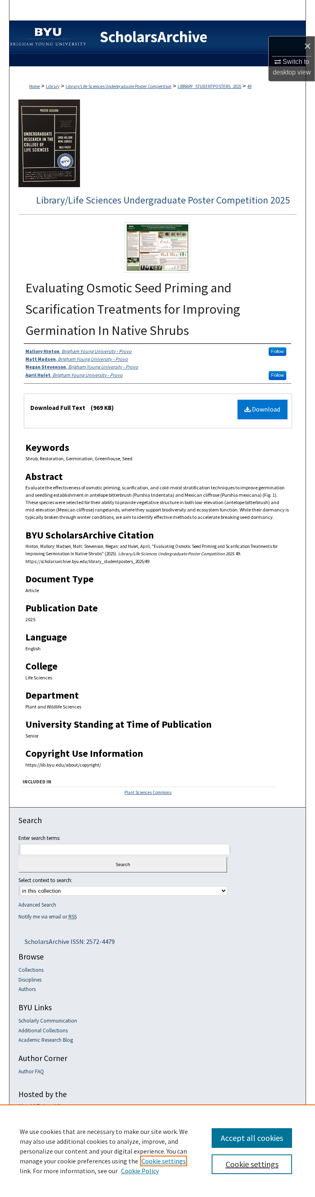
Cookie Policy (140, 1171)
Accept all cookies (252, 1138)
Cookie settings (164, 1161)
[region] (157, 1150)
